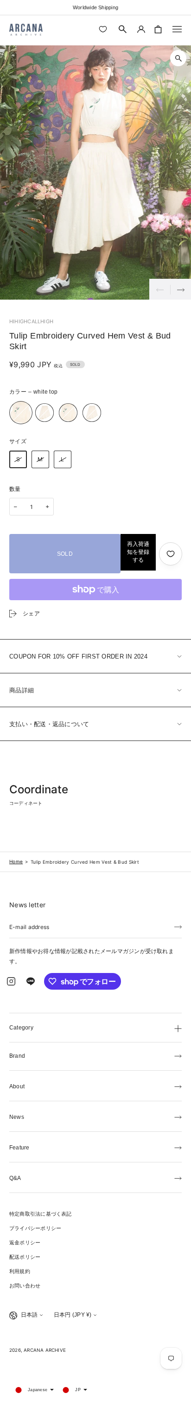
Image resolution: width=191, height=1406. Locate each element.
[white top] (20, 412)
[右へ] (180, 289)
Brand (17, 1056)
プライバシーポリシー (35, 1228)
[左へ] (159, 289)
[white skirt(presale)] (91, 412)
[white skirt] (44, 412)
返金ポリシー (24, 1242)
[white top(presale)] (68, 412)
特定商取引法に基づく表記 (40, 1214)
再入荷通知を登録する (138, 552)
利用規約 (19, 1271)
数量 (15, 489)
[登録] (178, 926)
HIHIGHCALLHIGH (31, 321)
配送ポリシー (24, 1257)
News (16, 1117)
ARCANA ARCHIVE (45, 1350)
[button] (123, 29)
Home (16, 861)
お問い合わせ (24, 1285)
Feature (19, 1147)
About (17, 1086)
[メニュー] (177, 29)
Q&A (15, 1178)
